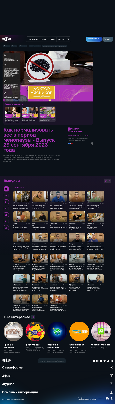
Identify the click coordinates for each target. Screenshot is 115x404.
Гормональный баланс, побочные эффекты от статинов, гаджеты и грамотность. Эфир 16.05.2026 (20, 229)
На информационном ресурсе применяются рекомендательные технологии (91, 398)
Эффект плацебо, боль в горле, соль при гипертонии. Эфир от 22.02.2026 (20, 289)
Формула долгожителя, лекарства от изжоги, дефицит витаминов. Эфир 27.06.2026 (21, 208)
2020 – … (80, 135)
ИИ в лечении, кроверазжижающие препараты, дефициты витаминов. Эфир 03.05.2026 (38, 229)
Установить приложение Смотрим (52, 361)
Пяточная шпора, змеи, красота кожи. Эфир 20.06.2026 (39, 207)
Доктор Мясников (35, 46)
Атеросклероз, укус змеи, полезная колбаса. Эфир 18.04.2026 (21, 248)
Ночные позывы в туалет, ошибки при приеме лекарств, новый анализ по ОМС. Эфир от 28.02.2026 (95, 269)
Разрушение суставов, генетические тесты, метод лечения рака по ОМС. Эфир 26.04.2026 (58, 228)
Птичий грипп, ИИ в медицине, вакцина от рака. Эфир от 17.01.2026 (58, 309)
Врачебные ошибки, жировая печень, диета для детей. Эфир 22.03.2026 (77, 248)
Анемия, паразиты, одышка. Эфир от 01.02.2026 (74, 288)
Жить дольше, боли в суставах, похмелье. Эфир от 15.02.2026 (40, 288)
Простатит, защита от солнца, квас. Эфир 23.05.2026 (93, 207)
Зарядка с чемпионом (53, 345)
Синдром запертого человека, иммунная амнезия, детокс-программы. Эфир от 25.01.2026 (93, 290)
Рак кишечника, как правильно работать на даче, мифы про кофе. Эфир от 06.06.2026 (57, 208)
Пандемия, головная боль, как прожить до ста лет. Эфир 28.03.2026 (58, 248)
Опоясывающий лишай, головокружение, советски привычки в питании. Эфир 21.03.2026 (95, 249)
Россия (86, 135)
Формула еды (33, 344)
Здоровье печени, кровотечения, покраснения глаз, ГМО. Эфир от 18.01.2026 (39, 310)
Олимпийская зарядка (76, 345)
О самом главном (100, 344)
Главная (6, 46)
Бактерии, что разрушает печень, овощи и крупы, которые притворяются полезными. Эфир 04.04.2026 (39, 249)
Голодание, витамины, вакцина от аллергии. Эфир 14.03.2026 (38, 268)
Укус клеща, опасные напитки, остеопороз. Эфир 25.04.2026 (75, 227)
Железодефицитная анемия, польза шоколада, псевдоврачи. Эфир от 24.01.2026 (21, 310)
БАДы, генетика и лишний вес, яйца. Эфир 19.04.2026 (95, 227)
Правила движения (9, 345)
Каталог (14, 46)
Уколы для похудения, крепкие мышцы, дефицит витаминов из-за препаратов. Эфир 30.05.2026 (77, 208)
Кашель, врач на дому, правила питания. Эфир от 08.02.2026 (58, 288)
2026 (22, 188)
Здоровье (71, 138)
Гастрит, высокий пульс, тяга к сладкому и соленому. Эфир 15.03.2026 (20, 269)
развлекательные (81, 138)
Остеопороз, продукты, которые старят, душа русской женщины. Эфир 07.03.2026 (58, 269)
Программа (23, 46)
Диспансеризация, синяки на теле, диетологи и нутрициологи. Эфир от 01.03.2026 (77, 269)
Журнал (8, 384)
